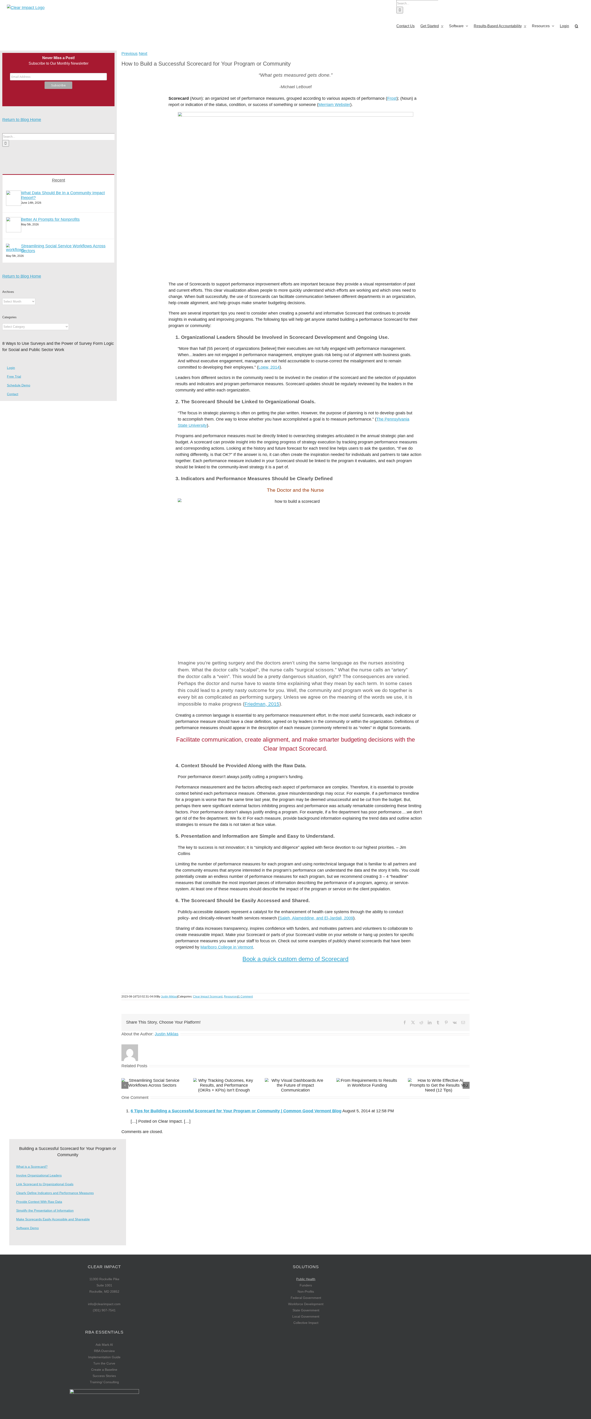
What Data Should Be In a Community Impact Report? (63, 195)
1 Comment (245, 996)
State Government (305, 1310)
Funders (306, 1285)
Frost (392, 98)
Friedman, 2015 (261, 703)
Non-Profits (306, 1291)
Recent (58, 180)
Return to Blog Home (21, 119)
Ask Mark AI (104, 1344)
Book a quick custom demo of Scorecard (295, 958)
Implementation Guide (104, 1357)
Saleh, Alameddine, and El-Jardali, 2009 (316, 918)
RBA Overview (104, 1351)
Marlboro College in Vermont (226, 947)
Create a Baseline (104, 1369)
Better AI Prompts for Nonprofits (50, 219)
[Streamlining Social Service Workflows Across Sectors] (15, 249)
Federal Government (306, 1298)
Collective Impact (305, 1323)
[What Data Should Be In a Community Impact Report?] (13, 204)
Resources (231, 996)
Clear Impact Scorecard (208, 996)
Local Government (305, 1316)
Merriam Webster (334, 104)
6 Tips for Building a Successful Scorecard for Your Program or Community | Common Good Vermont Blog (236, 1111)
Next (143, 53)
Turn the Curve (104, 1363)
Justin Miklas (169, 996)
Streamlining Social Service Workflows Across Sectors (63, 248)
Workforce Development (305, 1304)
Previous (129, 53)
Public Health (305, 1279)
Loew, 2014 (269, 367)
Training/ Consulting (104, 1382)
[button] (576, 25)
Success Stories (104, 1376)
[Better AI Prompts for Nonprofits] (13, 231)
